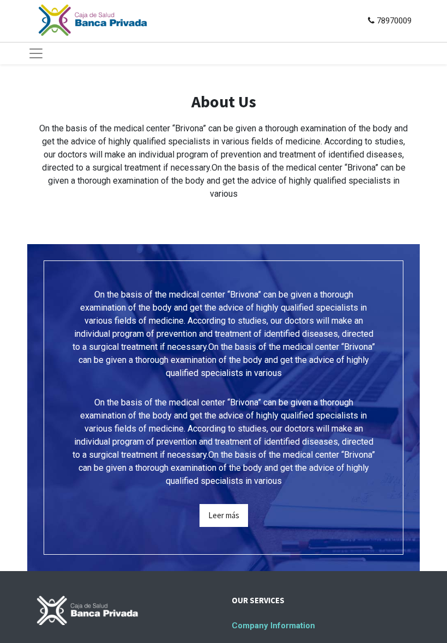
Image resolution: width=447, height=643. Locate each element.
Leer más (223, 515)
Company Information (273, 625)
